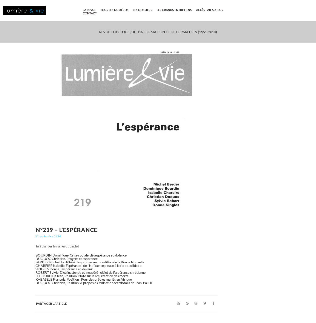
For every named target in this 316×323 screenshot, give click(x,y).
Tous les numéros (114, 10)
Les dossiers (142, 10)
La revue (89, 10)
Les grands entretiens (174, 10)
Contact (90, 13)
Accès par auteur (209, 10)
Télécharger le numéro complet (57, 246)
